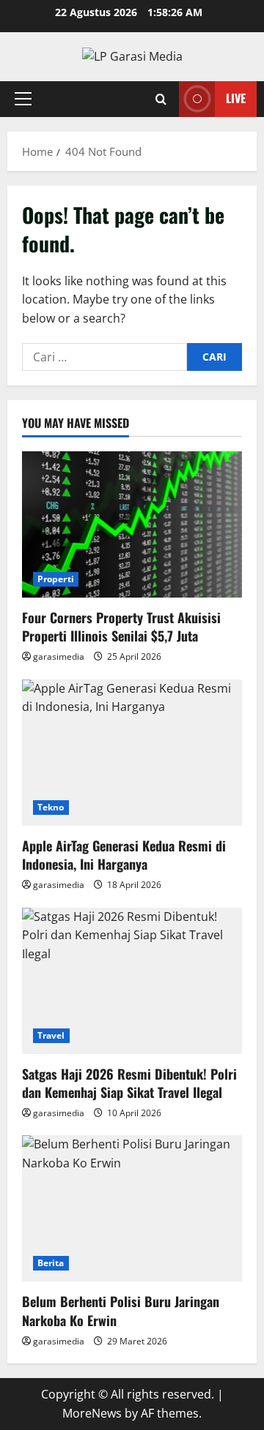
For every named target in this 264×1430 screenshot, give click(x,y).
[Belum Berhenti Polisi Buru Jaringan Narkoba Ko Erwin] (132, 1208)
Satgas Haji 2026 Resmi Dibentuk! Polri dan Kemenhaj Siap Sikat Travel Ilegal (129, 1083)
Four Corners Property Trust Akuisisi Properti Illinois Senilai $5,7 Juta (121, 626)
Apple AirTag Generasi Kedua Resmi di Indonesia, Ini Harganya (124, 854)
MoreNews (92, 1413)
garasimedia (58, 656)
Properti (55, 579)
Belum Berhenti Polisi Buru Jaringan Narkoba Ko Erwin (120, 1310)
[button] (23, 98)
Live (236, 98)
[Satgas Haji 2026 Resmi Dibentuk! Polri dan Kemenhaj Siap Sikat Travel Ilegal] (132, 981)
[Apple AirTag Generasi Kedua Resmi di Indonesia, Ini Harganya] (132, 753)
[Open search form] (160, 99)
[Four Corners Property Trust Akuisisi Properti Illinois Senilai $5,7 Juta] (132, 524)
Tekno (51, 807)
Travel (51, 1035)
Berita (51, 1263)
